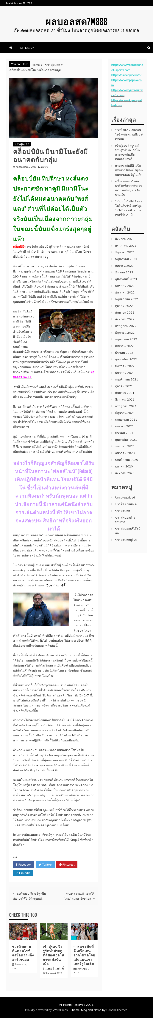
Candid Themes (116, 1010)
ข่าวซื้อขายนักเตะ (126, 504)
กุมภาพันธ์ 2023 (126, 279)
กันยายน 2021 (124, 393)
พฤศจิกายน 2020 (126, 460)
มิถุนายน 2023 (125, 252)
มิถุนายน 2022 (125, 332)
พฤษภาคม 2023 (126, 259)
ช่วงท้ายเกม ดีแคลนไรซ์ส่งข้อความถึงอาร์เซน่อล (129, 134)
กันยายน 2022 (124, 312)
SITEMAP (27, 47)
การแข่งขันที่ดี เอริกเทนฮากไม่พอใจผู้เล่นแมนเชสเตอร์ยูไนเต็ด (84, 955)
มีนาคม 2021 (124, 433)
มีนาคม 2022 (124, 352)
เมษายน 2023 (124, 265)
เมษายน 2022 (124, 346)
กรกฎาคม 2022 (126, 326)
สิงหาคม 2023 (125, 239)
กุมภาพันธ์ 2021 (126, 439)
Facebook (24, 864)
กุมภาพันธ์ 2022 (126, 359)
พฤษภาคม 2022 (126, 339)
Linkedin (24, 873)
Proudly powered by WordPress (46, 1010)
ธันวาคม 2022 (125, 292)
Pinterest (68, 864)
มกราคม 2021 (125, 446)
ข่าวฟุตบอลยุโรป (126, 540)
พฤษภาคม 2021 (126, 419)
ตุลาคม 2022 (124, 306)
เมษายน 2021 (124, 426)
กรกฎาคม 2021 (126, 406)
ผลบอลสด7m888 (76, 21)
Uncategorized (125, 497)
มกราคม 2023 (125, 286)
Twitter (46, 864)
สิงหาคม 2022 (125, 319)
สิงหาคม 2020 (125, 473)
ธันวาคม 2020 (125, 453)
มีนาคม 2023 (124, 272)
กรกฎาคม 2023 (126, 245)
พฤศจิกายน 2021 (126, 379)
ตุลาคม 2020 (124, 466)
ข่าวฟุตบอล (21, 144)
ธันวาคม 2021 (125, 373)
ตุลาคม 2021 (124, 386)
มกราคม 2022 (125, 366)
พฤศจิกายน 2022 (126, 299)
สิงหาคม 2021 (125, 399)
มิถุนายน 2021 (125, 413)
